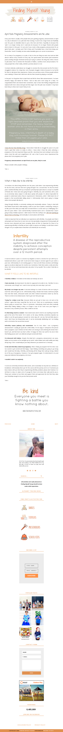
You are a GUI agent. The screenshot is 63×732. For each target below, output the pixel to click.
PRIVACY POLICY (40, 725)
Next (56, 424)
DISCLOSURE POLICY (24, 725)
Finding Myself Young (27, 730)
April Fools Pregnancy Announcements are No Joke (27, 34)
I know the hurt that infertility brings (15, 148)
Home (33, 424)
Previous (8, 424)
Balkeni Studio (48, 730)
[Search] (41, 476)
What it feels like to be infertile (18, 181)
